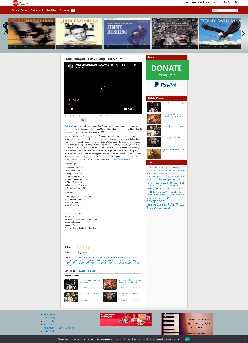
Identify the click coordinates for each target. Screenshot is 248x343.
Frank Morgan (71, 260)
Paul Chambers (164, 188)
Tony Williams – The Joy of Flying (213, 46)
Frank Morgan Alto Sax (89, 260)
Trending (64, 10)
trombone (151, 205)
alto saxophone (83, 258)
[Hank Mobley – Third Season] (71, 297)
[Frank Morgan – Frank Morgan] (71, 284)
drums (162, 176)
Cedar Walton (110, 258)
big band (174, 170)
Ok (187, 339)
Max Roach (168, 186)
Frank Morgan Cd (109, 260)
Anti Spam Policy (50, 321)
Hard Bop (91, 271)
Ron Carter (158, 194)
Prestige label (171, 192)
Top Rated (51, 10)
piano (151, 191)
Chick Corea (173, 174)
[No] (244, 339)
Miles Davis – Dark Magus (19, 46)
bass (165, 170)
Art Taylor (178, 168)
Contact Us (225, 2)
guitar (171, 179)
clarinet (180, 174)
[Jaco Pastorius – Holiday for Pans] (79, 34)
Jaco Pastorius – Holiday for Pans (70, 46)
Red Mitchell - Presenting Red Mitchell (173, 150)
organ (154, 188)
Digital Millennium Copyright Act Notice (59, 328)
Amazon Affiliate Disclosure (201, 2)
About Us (216, 2)
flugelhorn (177, 176)
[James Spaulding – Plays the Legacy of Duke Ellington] (110, 284)
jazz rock (177, 183)
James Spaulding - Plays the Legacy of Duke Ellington (130, 281)
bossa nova (163, 173)
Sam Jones (167, 195)
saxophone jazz (179, 195)
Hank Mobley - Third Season (91, 293)
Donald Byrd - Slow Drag (128, 293)
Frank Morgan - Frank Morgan (91, 280)
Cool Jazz (81, 271)
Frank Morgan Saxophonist (120, 263)
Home (186, 2)
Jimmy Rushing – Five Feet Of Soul (118, 46)
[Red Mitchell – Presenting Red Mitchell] (154, 154)
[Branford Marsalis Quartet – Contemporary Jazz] (175, 34)
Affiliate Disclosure (51, 331)
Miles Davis (176, 186)
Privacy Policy (49, 318)
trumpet (163, 204)
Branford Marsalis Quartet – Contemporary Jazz (172, 46)
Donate (234, 2)
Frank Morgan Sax (98, 263)
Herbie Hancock (153, 183)
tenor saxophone (158, 199)
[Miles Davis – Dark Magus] (31, 34)
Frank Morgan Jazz (80, 263)
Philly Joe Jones (177, 189)
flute (182, 176)
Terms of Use (49, 314)
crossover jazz (153, 176)
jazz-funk (167, 182)
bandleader (154, 170)
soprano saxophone (153, 198)
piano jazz (160, 192)
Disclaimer (47, 324)
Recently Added (19, 10)
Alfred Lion (150, 168)
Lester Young (160, 186)
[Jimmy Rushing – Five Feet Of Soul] (127, 34)
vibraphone (161, 208)
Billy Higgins (97, 258)
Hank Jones (180, 180)
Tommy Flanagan (171, 202)
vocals (168, 208)
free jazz (162, 180)
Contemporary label (127, 258)
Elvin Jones (169, 176)
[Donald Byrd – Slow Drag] (110, 297)
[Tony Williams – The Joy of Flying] (222, 34)
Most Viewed (37, 10)
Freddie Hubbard (152, 180)
